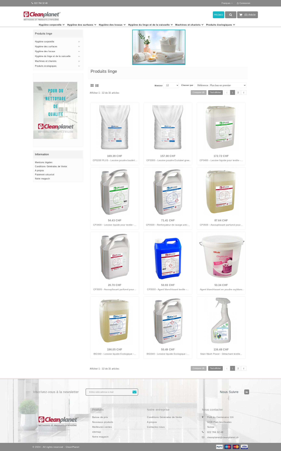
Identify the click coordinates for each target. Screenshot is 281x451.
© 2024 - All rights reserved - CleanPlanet (56, 447)
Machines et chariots (188, 24)
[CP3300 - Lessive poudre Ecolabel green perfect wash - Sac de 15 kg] (168, 127)
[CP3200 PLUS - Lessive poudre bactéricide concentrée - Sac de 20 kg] (115, 127)
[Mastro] (227, 447)
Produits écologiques (219, 24)
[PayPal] (219, 447)
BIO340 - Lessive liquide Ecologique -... (115, 354)
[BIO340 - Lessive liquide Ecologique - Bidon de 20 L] (115, 321)
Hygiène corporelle (50, 24)
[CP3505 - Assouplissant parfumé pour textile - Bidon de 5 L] (115, 256)
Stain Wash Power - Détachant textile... (221, 354)
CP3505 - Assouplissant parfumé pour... (221, 225)
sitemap (96, 431)
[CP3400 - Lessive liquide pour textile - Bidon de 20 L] (221, 127)
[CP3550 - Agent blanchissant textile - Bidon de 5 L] (168, 256)
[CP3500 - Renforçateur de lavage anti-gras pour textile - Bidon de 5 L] (168, 191)
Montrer (159, 85)
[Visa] (244, 447)
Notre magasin (42, 178)
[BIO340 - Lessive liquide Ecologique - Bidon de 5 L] (168, 321)
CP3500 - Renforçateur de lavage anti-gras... (168, 225)
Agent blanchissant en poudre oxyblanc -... (221, 289)
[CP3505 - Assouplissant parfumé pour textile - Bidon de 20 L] (221, 191)
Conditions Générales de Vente (51, 166)
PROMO (218, 15)
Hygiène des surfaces (80, 24)
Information (42, 154)
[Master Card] (236, 447)
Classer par (187, 85)
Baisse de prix (100, 417)
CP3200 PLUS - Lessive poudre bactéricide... (115, 160)
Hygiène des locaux (111, 24)
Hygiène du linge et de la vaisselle (149, 24)
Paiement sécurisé (44, 174)
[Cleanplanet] (58, 421)
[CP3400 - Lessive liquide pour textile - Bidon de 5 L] (115, 191)
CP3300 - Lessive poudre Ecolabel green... (168, 160)
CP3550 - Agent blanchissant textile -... (168, 289)
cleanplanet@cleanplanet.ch (223, 437)
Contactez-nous (156, 427)
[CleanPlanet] (58, 110)
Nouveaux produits (102, 422)
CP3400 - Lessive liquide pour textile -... (221, 160)
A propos (39, 170)
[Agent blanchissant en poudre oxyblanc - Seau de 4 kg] (221, 256)
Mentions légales (44, 162)
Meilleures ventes (102, 427)
